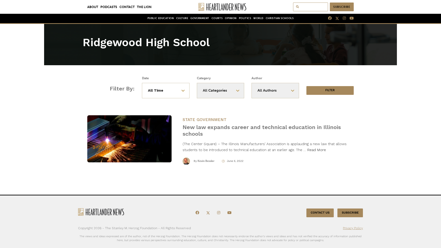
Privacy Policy (353, 228)
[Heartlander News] (220, 7)
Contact (127, 7)
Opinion (231, 18)
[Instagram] (342, 18)
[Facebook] (328, 18)
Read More (316, 150)
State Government (204, 119)
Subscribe (341, 6)
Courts (217, 18)
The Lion (144, 7)
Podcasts (108, 7)
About (92, 7)
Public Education (160, 18)
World (258, 18)
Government (199, 18)
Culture (182, 18)
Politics (245, 18)
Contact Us (320, 212)
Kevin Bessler (206, 161)
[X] (335, 18)
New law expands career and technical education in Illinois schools (262, 130)
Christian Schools (280, 18)
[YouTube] (350, 18)
